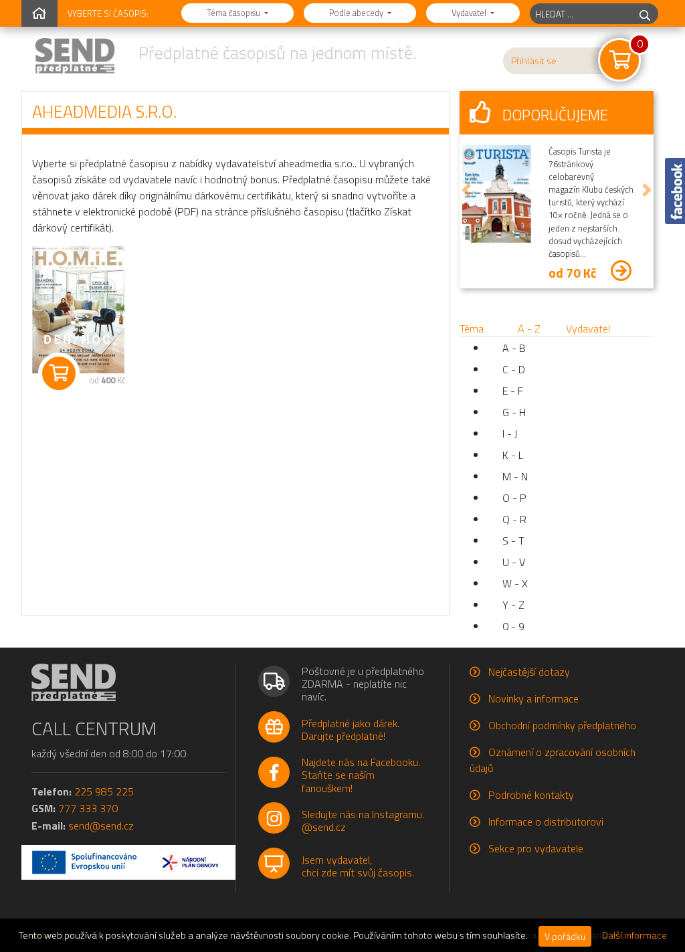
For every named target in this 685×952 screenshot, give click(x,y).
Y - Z (513, 605)
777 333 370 (88, 808)
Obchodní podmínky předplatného (562, 725)
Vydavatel (470, 12)
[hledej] (644, 13)
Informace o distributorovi (545, 822)
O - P (514, 498)
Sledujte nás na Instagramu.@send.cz (363, 820)
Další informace (634, 935)
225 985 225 (104, 791)
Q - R (514, 519)
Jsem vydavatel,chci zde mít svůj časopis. (358, 866)
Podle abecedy (357, 12)
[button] (466, 189)
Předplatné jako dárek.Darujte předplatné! (350, 729)
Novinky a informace (533, 698)
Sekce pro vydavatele (535, 848)
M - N (515, 476)
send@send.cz (101, 826)
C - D (513, 369)
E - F (512, 391)
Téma (472, 328)
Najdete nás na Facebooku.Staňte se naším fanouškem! (361, 774)
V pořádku (565, 936)
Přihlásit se (534, 61)
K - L (512, 455)
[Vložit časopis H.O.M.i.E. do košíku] (58, 373)
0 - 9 (513, 626)
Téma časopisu (234, 12)
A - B (514, 348)
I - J (509, 433)
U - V (513, 562)
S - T (513, 541)
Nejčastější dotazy (529, 672)
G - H (514, 412)
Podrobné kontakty (531, 795)
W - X (515, 583)
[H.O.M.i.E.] (75, 309)
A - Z (529, 328)
